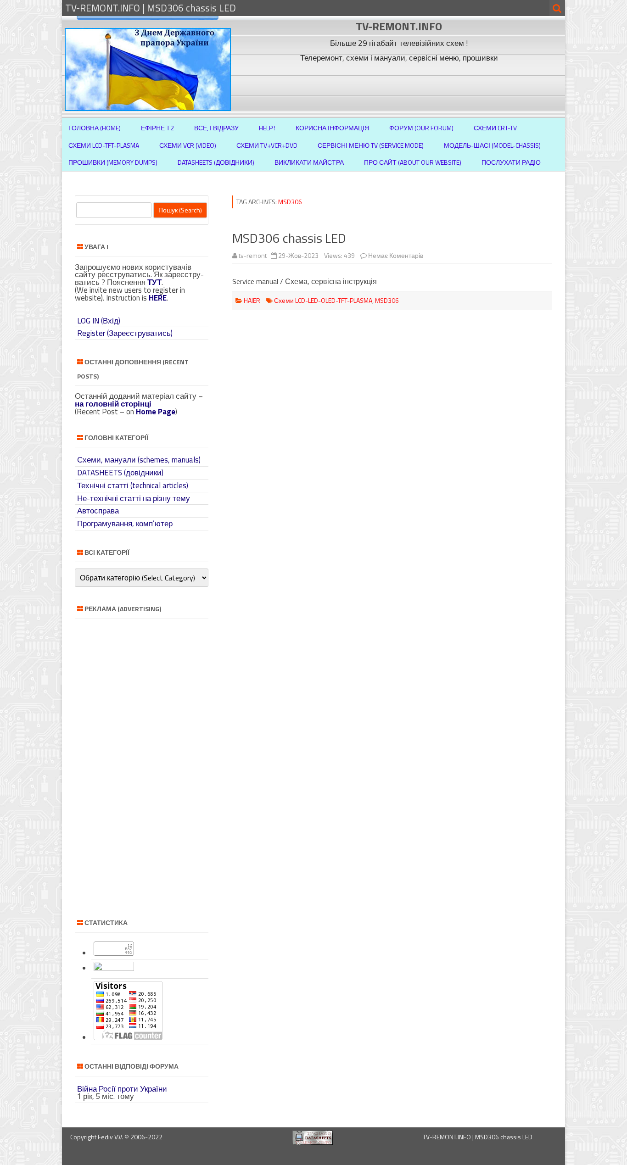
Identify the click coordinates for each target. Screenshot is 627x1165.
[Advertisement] (400, 86)
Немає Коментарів (395, 255)
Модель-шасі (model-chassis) (492, 145)
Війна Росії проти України (122, 1089)
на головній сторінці (113, 404)
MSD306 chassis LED (289, 238)
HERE (158, 298)
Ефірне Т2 (157, 128)
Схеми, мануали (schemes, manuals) (139, 460)
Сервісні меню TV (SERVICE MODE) (371, 145)
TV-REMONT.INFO (399, 26)
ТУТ (154, 282)
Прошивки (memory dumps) (112, 162)
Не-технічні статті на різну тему (133, 498)
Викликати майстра (309, 162)
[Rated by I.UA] (114, 968)
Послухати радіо (511, 162)
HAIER (252, 300)
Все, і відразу (216, 128)
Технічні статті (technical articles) (132, 485)
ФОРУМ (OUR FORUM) (421, 128)
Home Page (155, 412)
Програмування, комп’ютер (125, 524)
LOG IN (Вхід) (98, 321)
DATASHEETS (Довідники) (216, 162)
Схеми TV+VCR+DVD (266, 145)
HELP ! (267, 128)
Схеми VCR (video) (187, 145)
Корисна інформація (332, 128)
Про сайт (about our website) (412, 162)
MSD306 (387, 300)
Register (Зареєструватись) (125, 333)
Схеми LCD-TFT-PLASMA (103, 145)
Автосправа (98, 511)
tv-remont (253, 255)
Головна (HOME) (94, 128)
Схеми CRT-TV (495, 128)
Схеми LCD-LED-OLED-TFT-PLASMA (323, 300)
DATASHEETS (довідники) (120, 473)
